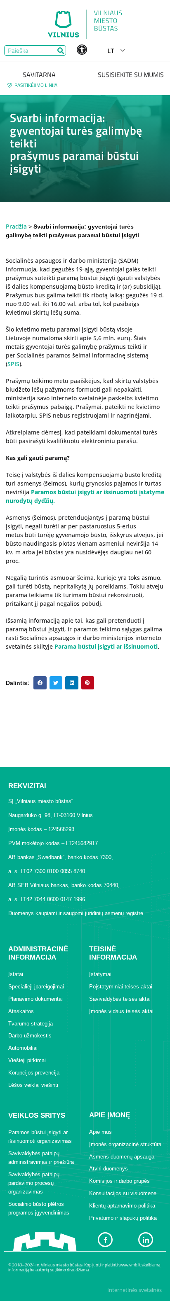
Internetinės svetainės (134, 1290)
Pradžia (16, 226)
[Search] (60, 50)
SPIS (13, 364)
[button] (40, 682)
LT (110, 51)
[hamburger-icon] (156, 50)
